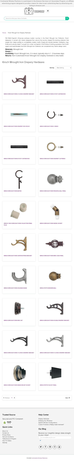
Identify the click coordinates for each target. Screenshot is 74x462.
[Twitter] (41, 447)
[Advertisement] (37, 26)
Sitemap (4, 442)
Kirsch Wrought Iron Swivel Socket (51, 223)
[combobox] (34, 18)
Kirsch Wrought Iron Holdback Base (15, 288)
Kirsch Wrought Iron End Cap (13, 320)
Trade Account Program (9, 439)
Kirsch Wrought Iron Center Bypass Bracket (18, 255)
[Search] (67, 18)
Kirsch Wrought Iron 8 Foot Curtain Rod (17, 158)
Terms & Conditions (8, 437)
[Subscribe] (40, 440)
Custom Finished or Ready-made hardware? (51, 424)
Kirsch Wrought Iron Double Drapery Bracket (54, 320)
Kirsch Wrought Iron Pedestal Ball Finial (53, 191)
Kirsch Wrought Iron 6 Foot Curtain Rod (53, 94)
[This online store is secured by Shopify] (7, 422)
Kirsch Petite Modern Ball (48, 288)
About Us (5, 431)
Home (4, 33)
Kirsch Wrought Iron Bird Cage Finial (51, 255)
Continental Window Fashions (39, 458)
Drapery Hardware (43, 419)
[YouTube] (59, 447)
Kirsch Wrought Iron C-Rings (49, 126)
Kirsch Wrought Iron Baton (12, 191)
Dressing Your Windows (45, 421)
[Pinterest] (50, 447)
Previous (7, 398)
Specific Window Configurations (47, 422)
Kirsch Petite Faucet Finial (48, 385)
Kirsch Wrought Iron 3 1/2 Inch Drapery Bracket (19, 94)
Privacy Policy (6, 435)
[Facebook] (45, 447)
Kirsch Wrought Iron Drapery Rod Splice (17, 126)
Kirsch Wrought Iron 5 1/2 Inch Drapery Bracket (55, 352)
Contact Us (5, 433)
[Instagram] (55, 447)
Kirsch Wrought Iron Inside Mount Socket (17, 385)
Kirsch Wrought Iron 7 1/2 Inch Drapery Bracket (19, 352)
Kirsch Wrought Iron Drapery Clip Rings (52, 158)
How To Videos (6, 441)
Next (67, 398)
